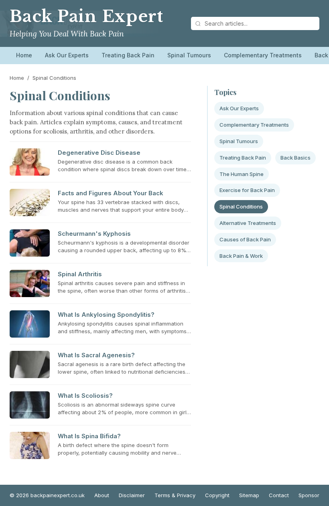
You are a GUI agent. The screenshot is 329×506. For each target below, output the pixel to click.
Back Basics (295, 157)
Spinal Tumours (189, 55)
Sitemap (249, 495)
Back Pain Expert (86, 16)
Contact (279, 495)
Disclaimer (132, 495)
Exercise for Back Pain (247, 190)
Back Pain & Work (241, 256)
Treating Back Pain (128, 55)
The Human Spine (241, 174)
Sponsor (309, 495)
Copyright (217, 495)
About (101, 495)
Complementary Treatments (263, 55)
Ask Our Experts (67, 55)
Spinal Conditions (241, 206)
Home (24, 55)
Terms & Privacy (174, 495)
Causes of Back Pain (245, 239)
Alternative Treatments (247, 223)
